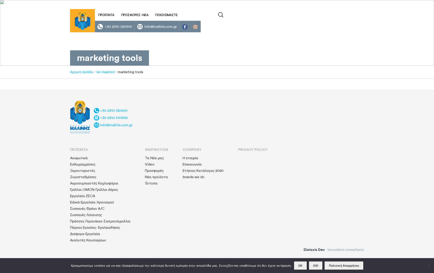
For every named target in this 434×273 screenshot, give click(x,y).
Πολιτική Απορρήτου (344, 265)
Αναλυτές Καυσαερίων (88, 240)
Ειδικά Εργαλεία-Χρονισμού (92, 202)
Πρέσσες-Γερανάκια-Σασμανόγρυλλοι (100, 221)
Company (192, 149)
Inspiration (156, 149)
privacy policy (253, 149)
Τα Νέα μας (154, 158)
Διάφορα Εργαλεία (85, 234)
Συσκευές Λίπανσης (86, 215)
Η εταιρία (190, 158)
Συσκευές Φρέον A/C (87, 208)
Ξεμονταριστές (82, 170)
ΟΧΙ (315, 265)
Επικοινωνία (192, 164)
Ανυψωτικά (79, 158)
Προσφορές (154, 170)
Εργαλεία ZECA (82, 196)
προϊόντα (79, 149)
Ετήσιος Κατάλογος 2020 (203, 170)
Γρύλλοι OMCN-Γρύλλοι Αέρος (94, 189)
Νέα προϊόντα (156, 177)
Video (149, 164)
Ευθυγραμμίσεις (82, 164)
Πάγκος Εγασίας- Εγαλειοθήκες (95, 227)
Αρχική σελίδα (81, 72)
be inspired (105, 72)
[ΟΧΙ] (428, 265)
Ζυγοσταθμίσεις (83, 177)
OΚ (300, 265)
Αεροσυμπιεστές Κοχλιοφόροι (94, 183)
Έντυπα (151, 183)
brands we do (193, 177)
